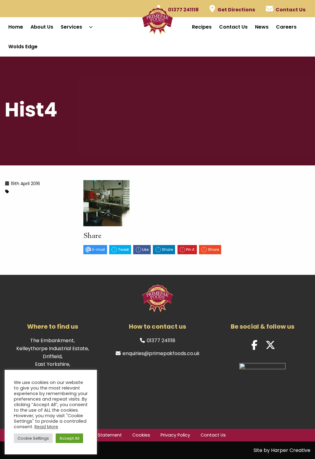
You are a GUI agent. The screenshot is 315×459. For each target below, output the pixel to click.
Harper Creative (290, 450)
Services (71, 26)
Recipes (202, 26)
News (262, 26)
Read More (46, 426)
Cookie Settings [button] (33, 438)
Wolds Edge (23, 46)
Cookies (141, 435)
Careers (286, 26)
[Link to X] (270, 345)
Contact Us (233, 26)
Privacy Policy (175, 435)
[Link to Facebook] (254, 345)
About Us (41, 26)
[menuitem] (16, 27)
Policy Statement (103, 435)
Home (15, 26)
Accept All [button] (69, 438)
